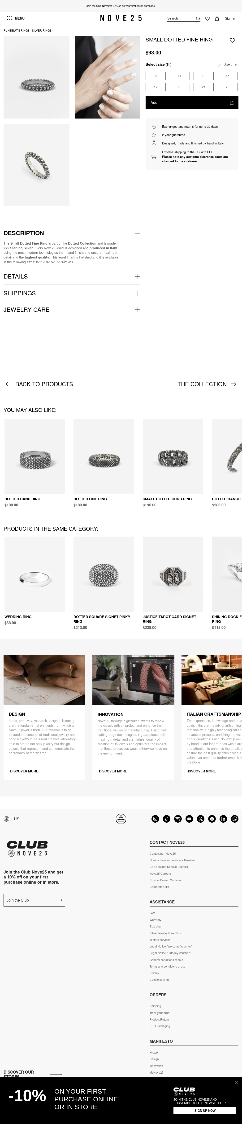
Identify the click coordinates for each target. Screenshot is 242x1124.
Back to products (44, 384)
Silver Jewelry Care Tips (165, 933)
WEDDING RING (18, 616)
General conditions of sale (166, 960)
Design (154, 1059)
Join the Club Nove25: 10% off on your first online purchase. (121, 6)
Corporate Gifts (159, 887)
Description (24, 233)
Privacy (154, 973)
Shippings (20, 292)
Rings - (26, 30)
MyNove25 (157, 1072)
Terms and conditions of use (168, 966)
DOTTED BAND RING (22, 498)
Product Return (159, 1019)
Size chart (156, 926)
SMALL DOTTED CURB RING (167, 498)
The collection (202, 384)
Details (16, 276)
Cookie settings (159, 979)
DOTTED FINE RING (90, 498)
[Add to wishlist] (232, 40)
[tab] (72, 233)
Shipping (155, 1006)
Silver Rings (42, 30)
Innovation (156, 1066)
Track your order (160, 1013)
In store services (160, 940)
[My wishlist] (207, 18)
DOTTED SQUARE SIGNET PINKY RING (101, 619)
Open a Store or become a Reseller (172, 860)
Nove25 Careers (160, 873)
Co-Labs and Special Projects (169, 867)
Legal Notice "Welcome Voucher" (171, 946)
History (154, 1052)
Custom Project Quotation (166, 880)
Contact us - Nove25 (163, 853)
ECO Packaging (160, 1026)
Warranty (155, 920)
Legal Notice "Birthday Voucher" (170, 953)
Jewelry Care (27, 309)
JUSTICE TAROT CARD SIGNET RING (169, 619)
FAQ (152, 913)
